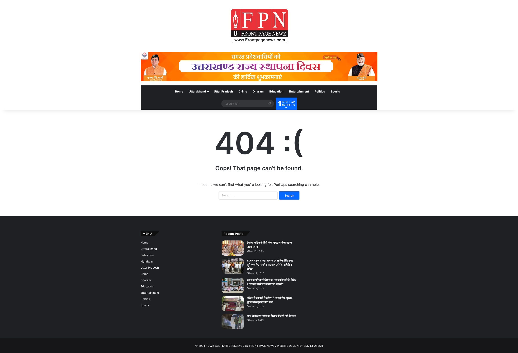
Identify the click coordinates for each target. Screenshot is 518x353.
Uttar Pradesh (223, 91)
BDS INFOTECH (313, 345)
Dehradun (147, 255)
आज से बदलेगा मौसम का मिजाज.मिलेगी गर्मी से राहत (271, 316)
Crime (243, 91)
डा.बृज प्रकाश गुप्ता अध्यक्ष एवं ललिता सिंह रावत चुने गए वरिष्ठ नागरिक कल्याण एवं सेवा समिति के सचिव (270, 265)
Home (179, 91)
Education (276, 91)
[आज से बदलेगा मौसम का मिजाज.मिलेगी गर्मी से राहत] (233, 321)
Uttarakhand (197, 91)
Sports (335, 91)
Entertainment (299, 91)
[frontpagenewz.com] (259, 26)
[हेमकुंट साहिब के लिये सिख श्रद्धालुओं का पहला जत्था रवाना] (233, 248)
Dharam (258, 91)
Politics (320, 91)
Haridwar (147, 261)
